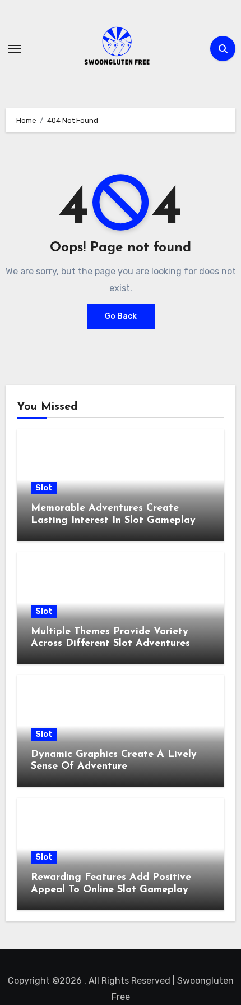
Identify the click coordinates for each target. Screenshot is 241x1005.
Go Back (121, 316)
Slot (44, 488)
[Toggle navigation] (15, 49)
